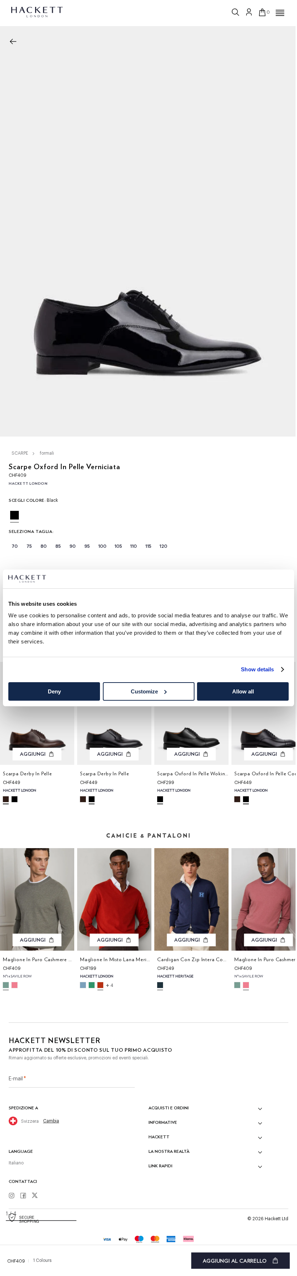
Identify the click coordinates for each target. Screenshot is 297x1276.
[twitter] (37, 1196)
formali (47, 453)
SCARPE (20, 453)
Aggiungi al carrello (235, 1261)
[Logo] (37, 12)
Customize (144, 691)
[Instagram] (14, 1196)
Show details (257, 669)
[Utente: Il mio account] (249, 12)
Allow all (243, 691)
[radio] (14, 515)
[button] (280, 13)
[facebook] (26, 1196)
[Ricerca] (236, 10)
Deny (54, 691)
